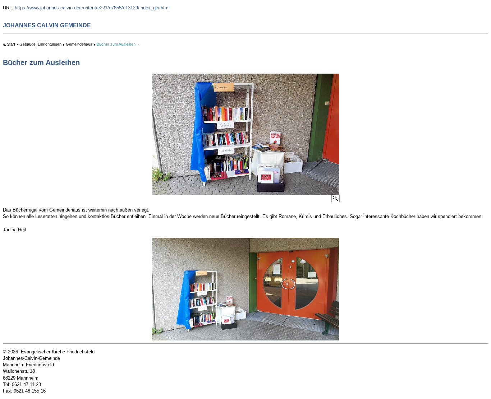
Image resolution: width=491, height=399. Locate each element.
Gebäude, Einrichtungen (40, 44)
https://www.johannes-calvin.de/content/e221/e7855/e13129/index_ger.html (92, 7)
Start (11, 44)
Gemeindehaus (79, 44)
